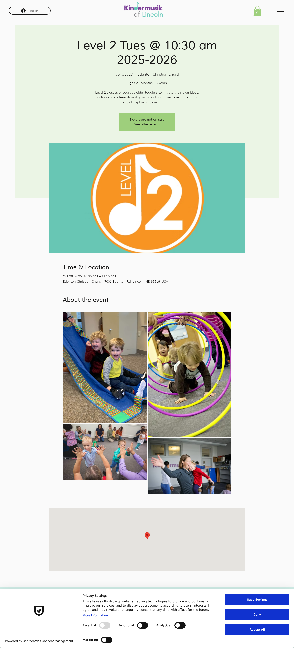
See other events (147, 124)
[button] (257, 11)
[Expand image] (105, 367)
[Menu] (280, 10)
